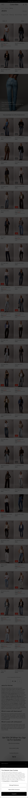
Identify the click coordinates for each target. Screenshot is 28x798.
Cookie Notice (6, 781)
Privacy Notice (14, 781)
